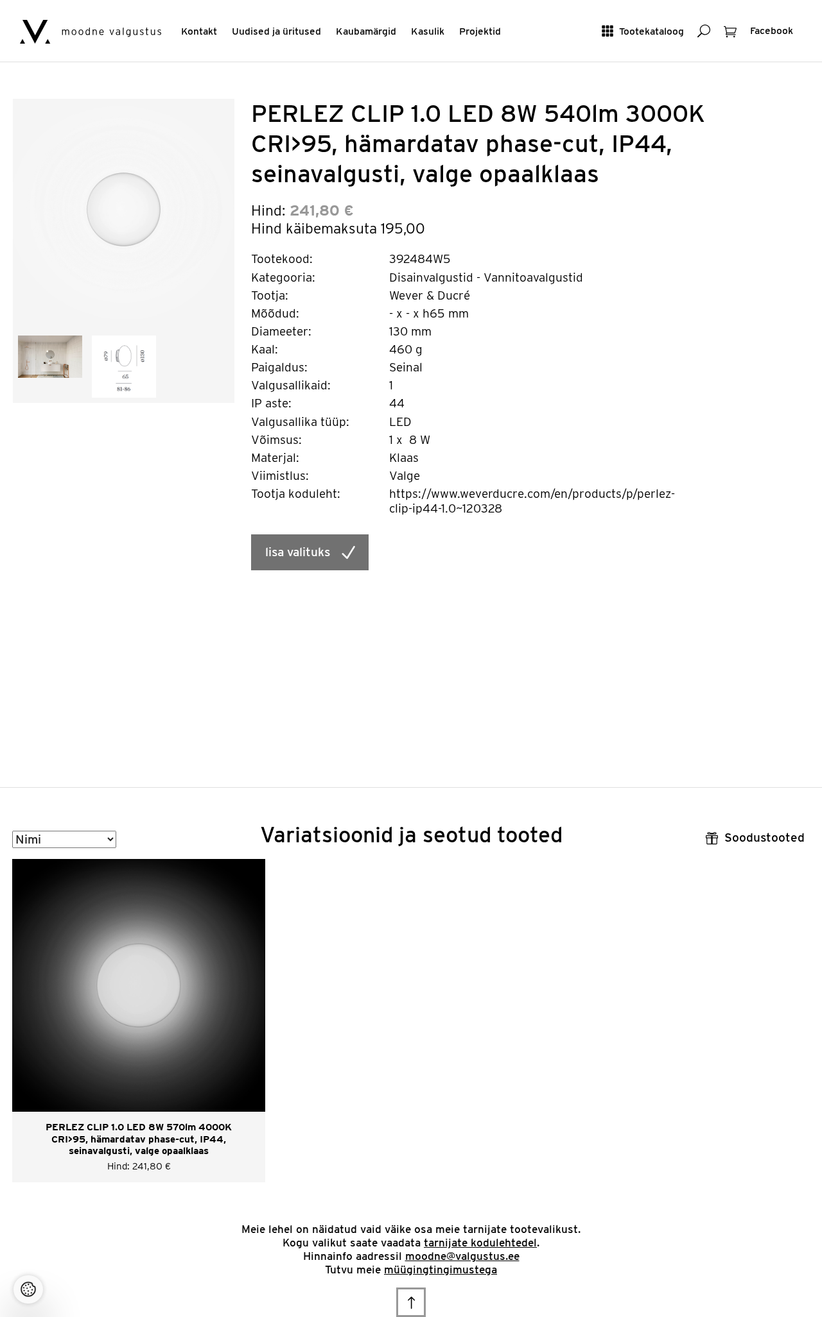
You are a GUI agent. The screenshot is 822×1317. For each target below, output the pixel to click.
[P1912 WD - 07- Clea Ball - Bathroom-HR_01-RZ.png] (50, 355)
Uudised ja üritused (276, 31)
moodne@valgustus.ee (462, 1256)
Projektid (480, 31)
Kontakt (199, 31)
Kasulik (427, 31)
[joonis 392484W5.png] (124, 365)
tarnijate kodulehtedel (480, 1242)
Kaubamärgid (366, 31)
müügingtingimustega (440, 1269)
